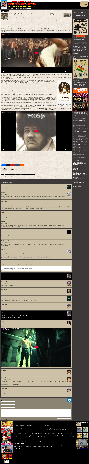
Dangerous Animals (81, 138)
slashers (37, 436)
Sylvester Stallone (62, 429)
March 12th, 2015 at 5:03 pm (5, 283)
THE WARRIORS (51, 109)
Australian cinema (28, 433)
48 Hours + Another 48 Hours (7, 171)
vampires (15, 438)
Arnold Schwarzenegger (48, 428)
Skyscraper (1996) (75, 169)
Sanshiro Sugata (3, 181)
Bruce (36, 433)
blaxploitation (32, 433)
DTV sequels (20, 435)
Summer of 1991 (65, 436)
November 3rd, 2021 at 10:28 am (5, 379)
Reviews (17, 8)
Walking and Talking (75, 172)
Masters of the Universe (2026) (77, 178)
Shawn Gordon (4, 289)
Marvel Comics (41, 435)
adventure (16, 433)
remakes (66, 435)
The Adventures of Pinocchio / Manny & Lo (82, 127)
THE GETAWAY (38, 108)
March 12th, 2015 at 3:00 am (5, 251)
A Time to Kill (77, 141)
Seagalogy (33, 436)
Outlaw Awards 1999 (22, 425)
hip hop (31, 435)
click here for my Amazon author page (80, 42)
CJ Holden (74, 131)
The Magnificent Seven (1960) (7, 170)
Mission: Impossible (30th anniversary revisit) (79, 182)
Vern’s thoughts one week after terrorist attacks (9, 169)
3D (14, 433)
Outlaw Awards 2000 (29, 425)
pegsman (3, 192)
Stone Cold (4, 168)
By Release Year (23, 428)
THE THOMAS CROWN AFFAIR (62, 108)
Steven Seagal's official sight (18, 446)
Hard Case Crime (26, 441)
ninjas (57, 435)
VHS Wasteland (39, 446)
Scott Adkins (28, 436)
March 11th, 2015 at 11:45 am (5, 203)
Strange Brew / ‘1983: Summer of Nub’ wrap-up (79, 163)
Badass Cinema (13, 8)
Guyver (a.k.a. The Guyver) (76, 168)
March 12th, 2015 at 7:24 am (5, 262)
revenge (69, 435)
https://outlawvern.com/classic (84, 448)
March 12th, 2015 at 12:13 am (5, 242)
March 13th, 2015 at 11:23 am (5, 313)
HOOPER (27, 105)
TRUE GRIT (19, 82)
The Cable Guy (75, 186)
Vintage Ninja (43, 446)
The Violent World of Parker (33, 441)
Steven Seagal (51, 429)
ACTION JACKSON (42, 105)
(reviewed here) (3, 326)
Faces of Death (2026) (80, 147)
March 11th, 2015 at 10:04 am (5, 186)
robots (72, 435)
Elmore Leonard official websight (18, 441)
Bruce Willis (53, 428)
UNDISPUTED (55, 74)
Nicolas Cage (46, 429)
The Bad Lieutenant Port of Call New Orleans (79, 173)
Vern (2, 274)
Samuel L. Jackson (19, 436)
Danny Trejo (64, 433)
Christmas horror (54, 433)
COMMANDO (36, 105)
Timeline (27, 428)
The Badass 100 (16, 425)
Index (15, 428)
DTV (45, 425)
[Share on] (25, 165)
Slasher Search (44, 436)
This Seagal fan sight (33, 446)
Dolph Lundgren (63, 428)
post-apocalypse (61, 435)
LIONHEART (3, 23)
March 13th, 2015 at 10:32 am (5, 306)
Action (27, 176)
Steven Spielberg (56, 429)
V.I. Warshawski (75, 170)
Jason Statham (34, 435)
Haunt (74, 167)
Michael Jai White (47, 435)
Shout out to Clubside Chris (67, 181)
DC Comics (68, 433)
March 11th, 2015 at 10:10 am (5, 194)
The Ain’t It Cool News (26, 446)
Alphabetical (18, 428)
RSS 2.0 (49, 176)
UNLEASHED (7, 23)
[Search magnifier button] (31, 8)
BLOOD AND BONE (51, 21)
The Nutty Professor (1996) (76, 185)
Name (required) (3, 400)
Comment (2, 408)
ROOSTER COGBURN (25, 82)
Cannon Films (44, 433)
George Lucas (25, 435)
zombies (23, 438)
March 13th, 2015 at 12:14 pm (5, 323)
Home (8, 8)
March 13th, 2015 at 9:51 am (5, 298)
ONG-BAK (69, 21)
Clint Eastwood (58, 428)
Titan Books (39, 441)
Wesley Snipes (67, 429)
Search (21, 8)
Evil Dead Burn (75, 179)
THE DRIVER (45, 109)
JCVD (38, 435)
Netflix (51, 435)
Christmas (49, 433)
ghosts (28, 435)
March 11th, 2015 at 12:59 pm (5, 223)
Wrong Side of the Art (49, 446)
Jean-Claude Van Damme (69, 428)
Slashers (48, 425)
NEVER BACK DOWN (58, 21)
